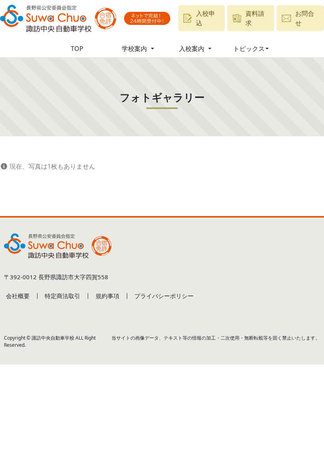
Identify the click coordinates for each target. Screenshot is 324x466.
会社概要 (18, 296)
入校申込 (205, 18)
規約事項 (107, 296)
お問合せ (304, 18)
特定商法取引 (62, 296)
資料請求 (254, 18)
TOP (77, 48)
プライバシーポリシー (164, 296)
